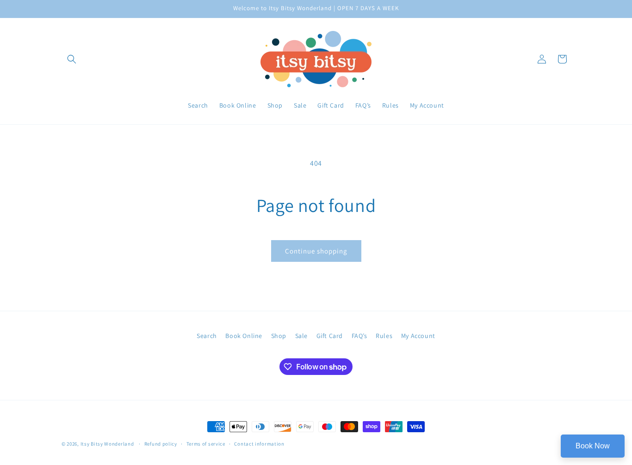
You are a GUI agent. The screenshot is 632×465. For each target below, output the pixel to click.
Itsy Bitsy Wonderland (107, 444)
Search (207, 336)
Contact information (259, 444)
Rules (384, 336)
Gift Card (329, 336)
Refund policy (160, 444)
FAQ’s (359, 336)
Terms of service (205, 444)
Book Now (593, 446)
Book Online (243, 336)
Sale (301, 336)
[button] (72, 59)
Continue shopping (316, 251)
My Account (418, 336)
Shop (278, 336)
